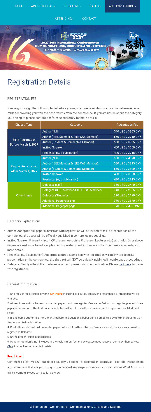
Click (10, 346)
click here (125, 264)
